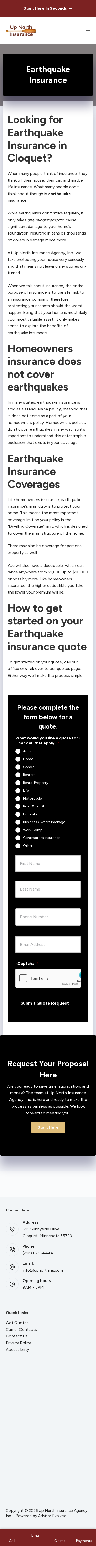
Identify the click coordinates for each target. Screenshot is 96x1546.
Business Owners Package (44, 822)
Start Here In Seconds (45, 8)
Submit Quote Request (44, 1003)
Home (28, 759)
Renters (29, 775)
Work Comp (33, 830)
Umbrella (30, 814)
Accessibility (17, 1349)
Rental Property (35, 782)
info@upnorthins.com (43, 1270)
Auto (27, 751)
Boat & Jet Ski (34, 806)
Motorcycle (32, 798)
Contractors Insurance (41, 838)
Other (28, 846)
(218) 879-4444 (38, 1253)
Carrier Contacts (21, 1329)
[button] (48, 1127)
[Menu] (88, 30)
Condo (29, 767)
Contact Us (17, 1336)
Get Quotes (17, 1322)
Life (26, 790)
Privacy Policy (18, 1342)
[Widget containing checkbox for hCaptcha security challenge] (48, 978)
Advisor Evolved (52, 1515)
